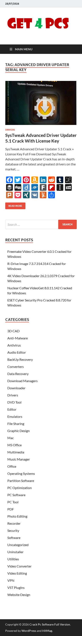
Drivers (10, 129)
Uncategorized (18, 545)
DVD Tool (14, 402)
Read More (13, 204)
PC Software (16, 495)
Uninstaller (15, 552)
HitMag (47, 630)
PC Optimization (19, 488)
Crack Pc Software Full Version (49, 624)
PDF (10, 509)
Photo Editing (17, 516)
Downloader (16, 388)
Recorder (14, 523)
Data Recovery (18, 374)
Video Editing (17, 573)
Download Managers (22, 381)
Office (11, 466)
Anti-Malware (17, 338)
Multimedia (15, 452)
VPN (10, 580)
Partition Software (20, 481)
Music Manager (18, 459)
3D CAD (13, 331)
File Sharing (15, 424)
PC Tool (13, 502)
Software (13, 538)
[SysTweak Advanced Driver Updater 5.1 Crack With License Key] (41, 103)
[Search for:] (41, 224)
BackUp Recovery (20, 359)
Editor (11, 409)
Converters (15, 367)
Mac (10, 438)
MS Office (14, 445)
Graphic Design (18, 431)
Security (13, 530)
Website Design (18, 595)
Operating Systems (21, 473)
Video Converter (19, 566)
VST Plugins (16, 587)
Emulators (14, 416)
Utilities (13, 559)
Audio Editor (16, 352)
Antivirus (14, 345)
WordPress (28, 630)
